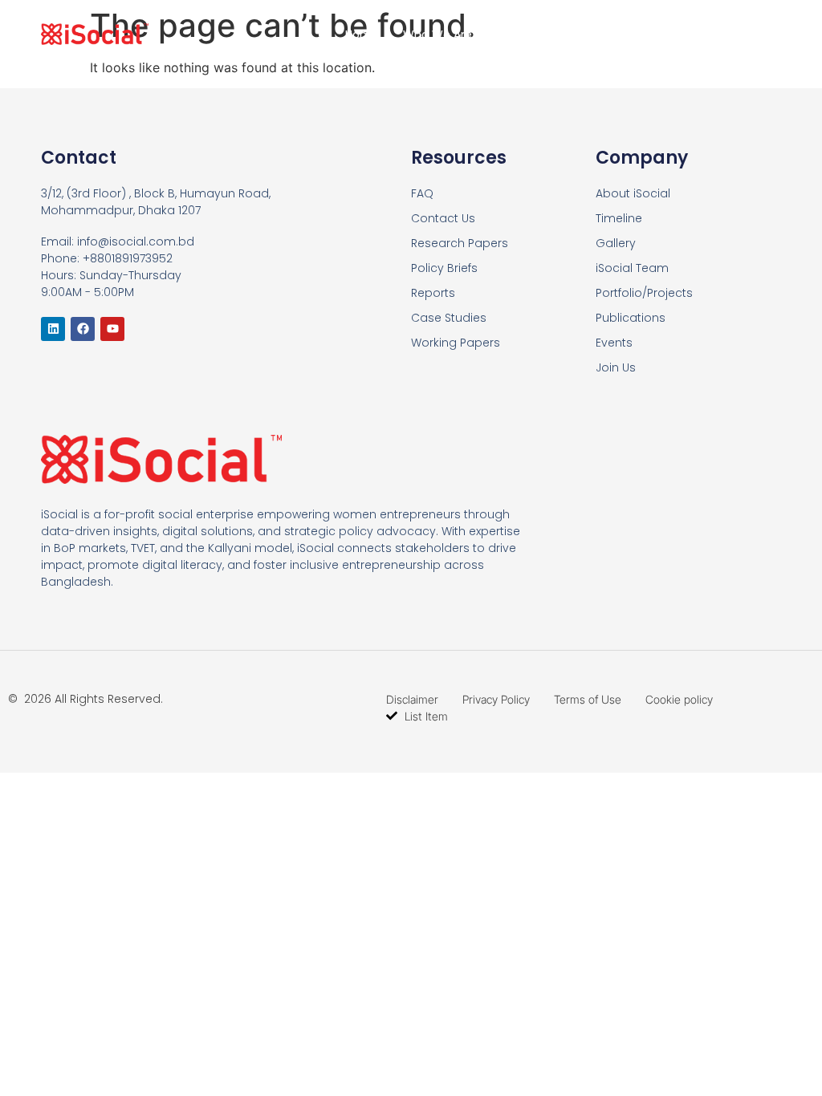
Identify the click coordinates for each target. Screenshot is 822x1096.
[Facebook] (83, 329)
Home (362, 34)
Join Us (642, 34)
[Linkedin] (53, 329)
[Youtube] (112, 329)
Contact (725, 34)
